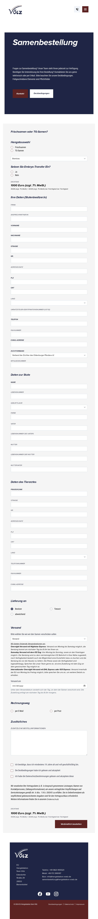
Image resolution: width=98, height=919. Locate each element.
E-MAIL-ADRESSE (17, 340)
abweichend (20, 614)
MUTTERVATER (16, 465)
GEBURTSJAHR (16, 403)
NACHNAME (15, 235)
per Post (57, 711)
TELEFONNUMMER (18, 564)
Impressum (80, 904)
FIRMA (13, 205)
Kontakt (20, 93)
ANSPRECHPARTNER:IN (19, 215)
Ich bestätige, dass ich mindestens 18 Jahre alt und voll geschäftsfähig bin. (47, 764)
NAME (13, 382)
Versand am (16, 681)
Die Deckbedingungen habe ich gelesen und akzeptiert (37, 770)
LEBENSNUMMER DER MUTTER (22, 454)
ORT (12, 288)
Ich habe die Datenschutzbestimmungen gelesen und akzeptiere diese (44, 776)
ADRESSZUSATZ (17, 267)
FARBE (13, 413)
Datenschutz (53, 799)
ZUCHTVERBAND (17, 351)
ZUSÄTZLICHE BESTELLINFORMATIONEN (28, 728)
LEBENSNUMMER (17, 392)
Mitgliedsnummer (18, 361)
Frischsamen (20, 147)
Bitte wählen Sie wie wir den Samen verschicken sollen (33, 634)
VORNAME (15, 226)
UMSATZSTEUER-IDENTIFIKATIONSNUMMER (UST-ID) (30, 310)
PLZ (12, 278)
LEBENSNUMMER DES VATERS (22, 434)
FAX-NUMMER (16, 330)
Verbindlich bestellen (71, 824)
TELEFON (14, 319)
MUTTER (14, 445)
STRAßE (14, 246)
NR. (12, 256)
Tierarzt (57, 609)
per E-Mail (19, 711)
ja (16, 172)
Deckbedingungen (41, 93)
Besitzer (18, 609)
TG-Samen (19, 150)
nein (17, 175)
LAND (13, 299)
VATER (13, 424)
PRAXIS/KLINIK (16, 489)
